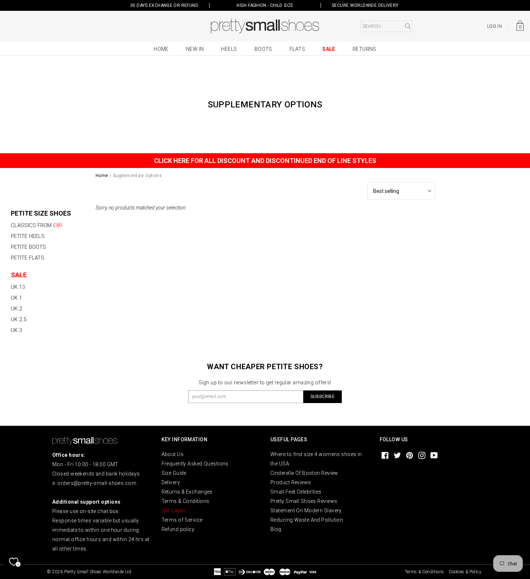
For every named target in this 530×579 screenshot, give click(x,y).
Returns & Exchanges (187, 492)
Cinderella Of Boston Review (304, 473)
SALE (19, 275)
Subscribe (322, 396)
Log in (494, 26)
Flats (297, 49)
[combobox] (386, 26)
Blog (276, 529)
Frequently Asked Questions (195, 464)
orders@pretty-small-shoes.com (96, 483)
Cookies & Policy (465, 571)
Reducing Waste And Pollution (306, 520)
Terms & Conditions (185, 501)
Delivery (171, 482)
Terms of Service (182, 520)
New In (195, 49)
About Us (173, 454)
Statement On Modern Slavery (306, 510)
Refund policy (178, 529)
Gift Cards (174, 510)
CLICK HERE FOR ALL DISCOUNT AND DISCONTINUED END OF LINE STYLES (265, 160)
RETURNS (364, 49)
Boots (263, 49)
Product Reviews (290, 482)
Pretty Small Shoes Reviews (303, 501)
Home (161, 49)
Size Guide (174, 473)
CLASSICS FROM (36, 225)
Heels (229, 49)
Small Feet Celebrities (296, 492)
